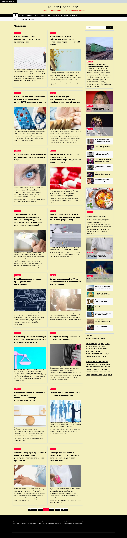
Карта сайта (73, 15)
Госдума (104, 341)
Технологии (89, 369)
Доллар (88, 343)
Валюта (102, 338)
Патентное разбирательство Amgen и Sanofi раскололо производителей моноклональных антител (30, 339)
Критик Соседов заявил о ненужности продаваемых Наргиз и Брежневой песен (102, 140)
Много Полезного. (63, 7)
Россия (105, 364)
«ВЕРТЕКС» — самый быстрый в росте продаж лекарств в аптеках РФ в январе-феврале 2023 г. (65, 217)
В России (97, 338)
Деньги (109, 341)
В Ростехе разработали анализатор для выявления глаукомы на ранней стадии (30, 157)
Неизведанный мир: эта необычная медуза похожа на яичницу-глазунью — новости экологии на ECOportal (102, 294)
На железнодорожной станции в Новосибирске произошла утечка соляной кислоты (97, 65)
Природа (103, 356)
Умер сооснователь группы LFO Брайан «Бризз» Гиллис (102, 153)
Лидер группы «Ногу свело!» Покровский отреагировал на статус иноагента (103, 167)
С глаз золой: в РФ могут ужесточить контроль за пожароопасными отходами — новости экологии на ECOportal (102, 327)
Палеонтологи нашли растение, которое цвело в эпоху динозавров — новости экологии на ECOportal (103, 320)
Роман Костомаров (91, 364)
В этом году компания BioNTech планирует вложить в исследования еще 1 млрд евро (65, 281)
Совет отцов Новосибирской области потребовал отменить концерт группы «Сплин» (103, 147)
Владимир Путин (91, 341)
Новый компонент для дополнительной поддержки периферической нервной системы (65, 99)
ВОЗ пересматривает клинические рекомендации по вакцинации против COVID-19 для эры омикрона (30, 99)
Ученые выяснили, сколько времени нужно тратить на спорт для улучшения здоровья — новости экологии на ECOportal (102, 287)
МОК (107, 346)
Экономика (64, 15)
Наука (35, 15)
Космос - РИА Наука (91, 346)
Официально (90, 356)
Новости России (95, 351)
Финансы (97, 369)
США (109, 364)
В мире (99, 341)
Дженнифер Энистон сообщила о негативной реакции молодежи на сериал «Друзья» (98, 109)
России (100, 364)
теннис (88, 374)
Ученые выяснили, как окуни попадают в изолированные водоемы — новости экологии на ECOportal (98, 279)
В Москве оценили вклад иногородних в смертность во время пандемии (27, 39)
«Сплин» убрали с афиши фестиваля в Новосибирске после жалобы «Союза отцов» (102, 173)
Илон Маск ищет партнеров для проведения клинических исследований (28, 281)
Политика (42, 15)
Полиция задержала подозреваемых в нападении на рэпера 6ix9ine (97, 132)
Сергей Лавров (90, 366)
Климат (107, 343)
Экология (56, 15)
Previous (32, 510)
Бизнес (91, 338)
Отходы (106, 353)
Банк (87, 338)
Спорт (49, 15)
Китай (102, 343)
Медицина (29, 15)
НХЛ (109, 348)
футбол (105, 374)
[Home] (15, 15)
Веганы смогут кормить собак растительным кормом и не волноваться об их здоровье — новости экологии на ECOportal (102, 300)
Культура (21, 15)
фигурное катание (96, 374)
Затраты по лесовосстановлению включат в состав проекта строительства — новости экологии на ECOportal (102, 307)
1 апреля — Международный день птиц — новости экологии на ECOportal (103, 314)
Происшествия (97, 359)
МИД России (101, 346)
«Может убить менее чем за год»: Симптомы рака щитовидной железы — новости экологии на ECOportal (97, 256)
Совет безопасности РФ (102, 366)
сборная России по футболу (102, 372)
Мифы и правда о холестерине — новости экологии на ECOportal (97, 215)
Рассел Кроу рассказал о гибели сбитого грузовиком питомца (102, 180)
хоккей (110, 374)
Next (64, 510)
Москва (105, 348)
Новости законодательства (94, 353)
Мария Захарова (90, 348)
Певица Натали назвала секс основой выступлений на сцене (103, 160)
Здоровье (94, 343)
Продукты (89, 359)
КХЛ (99, 343)
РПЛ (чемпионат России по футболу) (97, 361)
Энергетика (89, 372)
